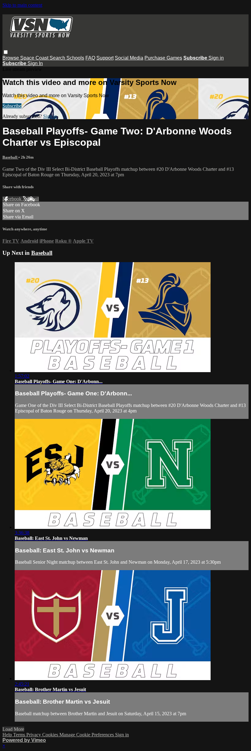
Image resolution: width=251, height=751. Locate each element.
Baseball (10, 157)
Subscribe (11, 105)
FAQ (90, 57)
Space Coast (35, 57)
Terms (19, 734)
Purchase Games (163, 57)
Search (58, 57)
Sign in (216, 57)
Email (33, 198)
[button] (6, 52)
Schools (75, 57)
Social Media (129, 57)
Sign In (35, 63)
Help (7, 734)
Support (105, 57)
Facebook (12, 198)
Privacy (34, 734)
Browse (11, 57)
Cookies (50, 734)
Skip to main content (22, 5)
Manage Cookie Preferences (87, 734)
